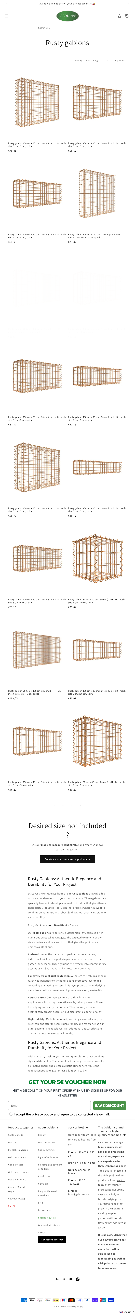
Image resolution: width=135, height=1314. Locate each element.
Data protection (46, 1142)
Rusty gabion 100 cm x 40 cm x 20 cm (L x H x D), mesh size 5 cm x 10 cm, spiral (37, 783)
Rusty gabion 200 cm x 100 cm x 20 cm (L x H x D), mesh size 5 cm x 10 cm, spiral (34, 330)
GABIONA (62, 1306)
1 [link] (54, 804)
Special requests (47, 1217)
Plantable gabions (18, 1149)
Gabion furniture (17, 1179)
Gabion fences (15, 1164)
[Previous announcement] (6, 3)
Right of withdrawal (48, 1157)
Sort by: (78, 60)
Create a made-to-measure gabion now (67, 859)
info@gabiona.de (78, 1194)
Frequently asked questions (47, 1193)
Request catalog (17, 1198)
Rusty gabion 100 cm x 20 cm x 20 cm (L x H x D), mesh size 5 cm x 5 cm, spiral (97, 510)
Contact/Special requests (16, 1189)
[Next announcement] (128, 3)
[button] (7, 16)
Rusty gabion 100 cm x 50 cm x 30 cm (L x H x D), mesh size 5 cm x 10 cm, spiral (97, 330)
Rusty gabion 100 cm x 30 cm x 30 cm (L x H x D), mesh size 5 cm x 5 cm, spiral (97, 418)
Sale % (11, 1206)
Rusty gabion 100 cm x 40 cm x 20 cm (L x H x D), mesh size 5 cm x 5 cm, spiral (37, 236)
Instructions (44, 1210)
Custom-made (15, 1134)
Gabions (12, 1142)
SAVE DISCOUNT (109, 1105)
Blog (40, 1202)
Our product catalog (49, 1225)
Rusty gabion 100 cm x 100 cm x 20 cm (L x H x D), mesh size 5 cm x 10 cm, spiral (94, 236)
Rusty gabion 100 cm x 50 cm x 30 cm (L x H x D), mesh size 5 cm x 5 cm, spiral (37, 418)
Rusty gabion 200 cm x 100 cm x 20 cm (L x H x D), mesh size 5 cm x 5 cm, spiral (34, 692)
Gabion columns (17, 1157)
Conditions (44, 1176)
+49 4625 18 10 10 (81, 1153)
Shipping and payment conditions (50, 1166)
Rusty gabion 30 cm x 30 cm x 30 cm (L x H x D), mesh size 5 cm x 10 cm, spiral (96, 601)
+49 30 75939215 (76, 1181)
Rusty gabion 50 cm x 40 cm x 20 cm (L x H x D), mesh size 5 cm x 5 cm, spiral (96, 783)
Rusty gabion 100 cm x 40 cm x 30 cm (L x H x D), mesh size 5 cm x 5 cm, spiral (37, 601)
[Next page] (80, 804)
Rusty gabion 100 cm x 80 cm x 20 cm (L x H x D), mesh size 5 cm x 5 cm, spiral (37, 145)
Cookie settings (46, 1149)
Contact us (44, 1183)
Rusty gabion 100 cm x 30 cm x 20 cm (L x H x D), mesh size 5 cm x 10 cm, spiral (97, 692)
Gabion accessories (18, 1172)
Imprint (42, 1134)
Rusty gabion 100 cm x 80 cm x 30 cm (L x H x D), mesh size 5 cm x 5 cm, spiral (37, 510)
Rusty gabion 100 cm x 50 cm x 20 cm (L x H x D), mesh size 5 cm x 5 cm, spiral (97, 145)
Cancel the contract (52, 1239)
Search (41, 1232)
